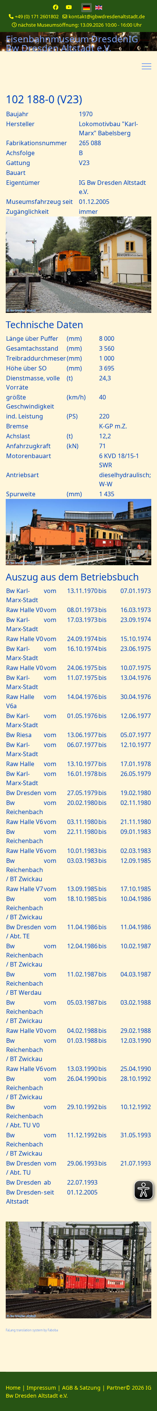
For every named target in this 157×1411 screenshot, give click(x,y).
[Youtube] (69, 7)
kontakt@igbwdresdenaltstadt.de (107, 16)
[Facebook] (55, 7)
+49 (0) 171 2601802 (37, 16)
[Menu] (146, 66)
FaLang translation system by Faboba (32, 1330)
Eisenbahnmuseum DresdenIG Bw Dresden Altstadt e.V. (72, 43)
